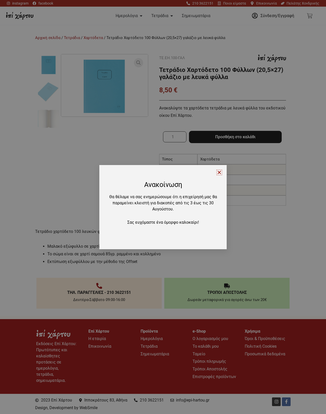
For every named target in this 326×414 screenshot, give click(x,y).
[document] (163, 207)
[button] (219, 172)
